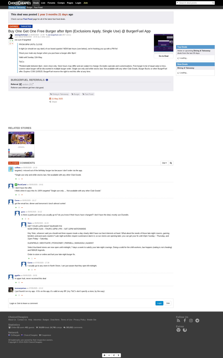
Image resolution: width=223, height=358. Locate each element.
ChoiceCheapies (30, 335)
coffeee (17, 168)
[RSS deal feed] (178, 321)
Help (30, 320)
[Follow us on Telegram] (197, 321)
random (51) (27, 84)
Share (54, 102)
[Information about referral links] (47, 79)
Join (85, 3)
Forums (51, 3)
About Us (12, 320)
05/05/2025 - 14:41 (36, 185)
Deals (36, 3)
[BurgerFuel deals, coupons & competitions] (21, 145)
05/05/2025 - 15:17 (29, 200)
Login (78, 3)
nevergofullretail (21, 35)
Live (43, 3)
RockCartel (22, 185)
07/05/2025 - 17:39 (42, 263)
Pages (70, 3)
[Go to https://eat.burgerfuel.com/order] (163, 43)
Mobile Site (91, 320)
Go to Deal (163, 56)
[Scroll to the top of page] (104, 355)
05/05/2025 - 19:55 (30, 275)
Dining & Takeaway (17, 7)
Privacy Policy (80, 320)
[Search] (213, 3)
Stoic (30, 223)
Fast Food (38, 7)
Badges (46, 320)
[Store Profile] (33, 155)
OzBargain (15, 335)
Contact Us (22, 320)
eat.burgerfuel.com (55, 35)
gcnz (23, 212)
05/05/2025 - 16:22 (35, 212)
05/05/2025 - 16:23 (42, 223)
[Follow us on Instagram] (191, 321)
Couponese (46, 335)
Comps (61, 3)
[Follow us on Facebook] (184, 321)
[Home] (19, 3)
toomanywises (20, 288)
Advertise (37, 320)
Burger (29, 7)
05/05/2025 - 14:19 (30, 168)
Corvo (17, 200)
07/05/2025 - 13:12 (36, 288)
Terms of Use (66, 320)
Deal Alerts (55, 320)
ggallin (17, 275)
